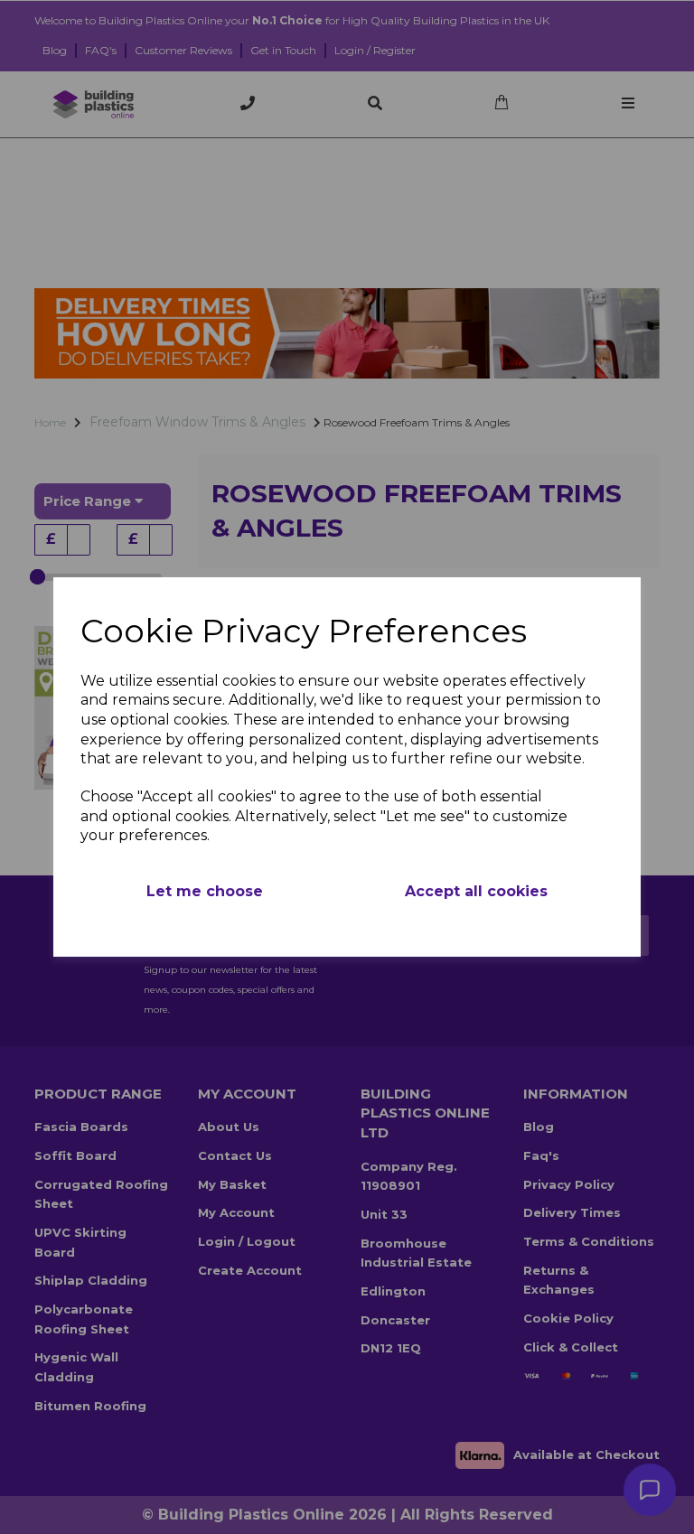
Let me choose (204, 891)
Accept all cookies (476, 891)
